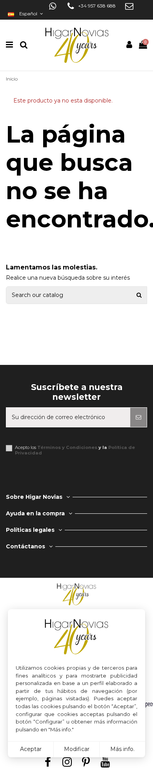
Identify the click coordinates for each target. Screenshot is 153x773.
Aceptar (31, 749)
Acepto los (75, 450)
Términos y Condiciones (67, 447)
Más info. (122, 749)
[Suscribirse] (138, 417)
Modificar (76, 749)
